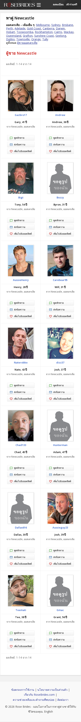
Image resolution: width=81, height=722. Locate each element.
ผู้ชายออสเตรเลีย (27, 43)
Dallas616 (21, 527)
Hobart (10, 32)
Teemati (21, 610)
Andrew (60, 115)
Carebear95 (60, 280)
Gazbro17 (21, 115)
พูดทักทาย (19, 137)
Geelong (60, 36)
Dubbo (10, 39)
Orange (36, 39)
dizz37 (60, 362)
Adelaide (20, 28)
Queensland (13, 36)
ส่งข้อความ (19, 144)
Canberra (48, 28)
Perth (9, 28)
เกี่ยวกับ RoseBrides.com (39, 694)
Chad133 (21, 445)
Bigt (20, 197)
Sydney (55, 25)
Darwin (60, 28)
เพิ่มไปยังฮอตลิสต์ (23, 151)
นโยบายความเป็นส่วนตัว (52, 690)
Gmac (60, 610)
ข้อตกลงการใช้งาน (22, 690)
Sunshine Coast (44, 36)
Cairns (58, 32)
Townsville (23, 39)
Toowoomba (25, 32)
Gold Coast (34, 28)
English (48, 711)
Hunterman (60, 445)
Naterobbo (21, 362)
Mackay (69, 32)
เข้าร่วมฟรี (71, 4)
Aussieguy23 (60, 527)
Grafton (28, 36)
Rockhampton (44, 32)
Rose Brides (19, 5)
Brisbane (67, 25)
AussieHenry (21, 280)
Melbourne (43, 25)
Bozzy (60, 197)
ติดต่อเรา (62, 700)
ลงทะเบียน (58, 4)
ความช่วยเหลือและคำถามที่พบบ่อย (33, 700)
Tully (45, 39)
